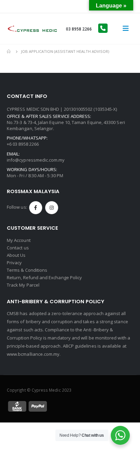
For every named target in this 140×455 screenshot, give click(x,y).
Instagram (51, 207)
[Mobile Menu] (125, 28)
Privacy (14, 263)
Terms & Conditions (27, 270)
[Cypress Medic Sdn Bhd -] (32, 28)
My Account (19, 240)
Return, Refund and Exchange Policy (44, 277)
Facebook (35, 207)
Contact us (18, 248)
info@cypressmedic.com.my (36, 160)
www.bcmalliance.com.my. (34, 354)
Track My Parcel (23, 285)
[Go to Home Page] (9, 51)
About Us (16, 255)
